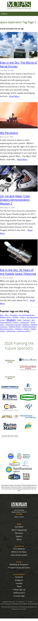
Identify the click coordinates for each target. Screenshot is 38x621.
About (19, 539)
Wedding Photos (14, 327)
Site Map (30, 601)
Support (19, 536)
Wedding (26, 325)
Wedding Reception (29, 327)
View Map (19, 514)
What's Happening (19, 530)
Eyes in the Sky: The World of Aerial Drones (18, 64)
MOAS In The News (19, 552)
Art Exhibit (13, 315)
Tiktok (19, 586)
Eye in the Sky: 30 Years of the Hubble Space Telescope (18, 272)
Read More (14, 96)
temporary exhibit (23, 331)
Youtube (19, 583)
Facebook (19, 577)
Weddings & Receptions (19, 564)
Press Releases (19, 549)
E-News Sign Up (19, 589)
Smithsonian (24, 322)
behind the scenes (6, 329)
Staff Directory (19, 593)
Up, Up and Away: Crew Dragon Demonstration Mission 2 (15, 199)
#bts (1, 315)
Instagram (19, 580)
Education (19, 533)
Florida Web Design (32, 604)
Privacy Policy (21, 601)
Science (15, 322)
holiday (26, 329)
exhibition (18, 329)
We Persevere (9, 133)
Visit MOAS (19, 527)
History (22, 317)
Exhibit (15, 317)
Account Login (19, 596)
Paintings (26, 320)
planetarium (11, 331)
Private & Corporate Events (19, 568)
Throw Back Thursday (13, 325)
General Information (19, 555)
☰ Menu (4, 14)
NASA (19, 320)
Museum (11, 319)
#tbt (6, 315)
